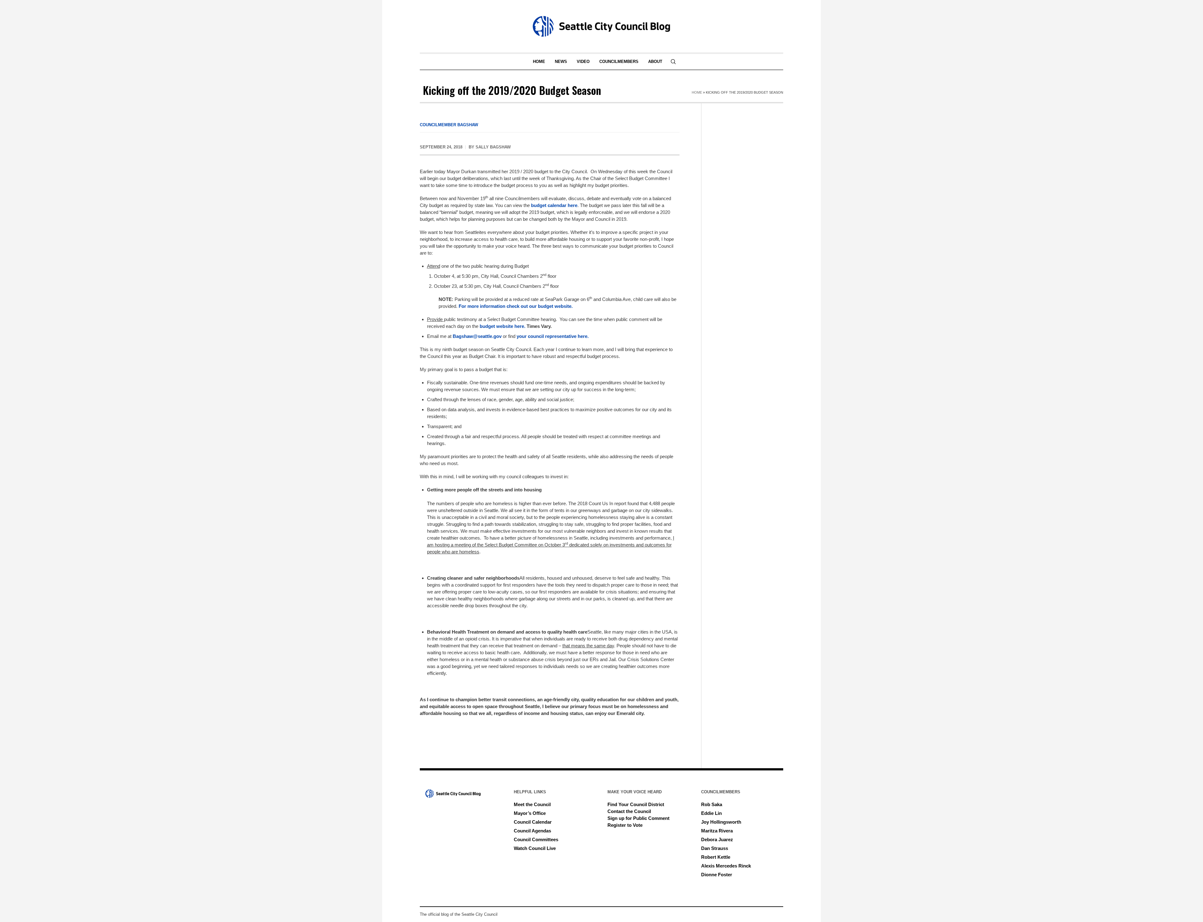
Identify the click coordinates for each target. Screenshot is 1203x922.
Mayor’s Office (530, 813)
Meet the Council (532, 804)
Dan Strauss (714, 848)
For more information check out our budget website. (516, 306)
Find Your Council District (635, 804)
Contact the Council (629, 811)
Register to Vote (625, 825)
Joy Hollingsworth (721, 822)
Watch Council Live (535, 848)
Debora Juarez (717, 839)
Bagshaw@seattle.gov (477, 336)
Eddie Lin (711, 813)
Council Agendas (532, 830)
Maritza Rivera (717, 830)
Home (697, 92)
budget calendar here (554, 205)
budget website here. (502, 326)
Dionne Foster (716, 874)
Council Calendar (533, 822)
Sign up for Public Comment (638, 818)
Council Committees (536, 839)
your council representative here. (553, 336)
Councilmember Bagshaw (449, 124)
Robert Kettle (715, 857)
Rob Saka (711, 804)
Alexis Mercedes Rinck (726, 865)
